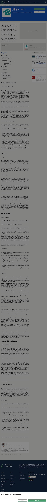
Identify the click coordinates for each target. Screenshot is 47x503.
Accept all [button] (37, 500)
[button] (22, 500)
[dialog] (23, 497)
